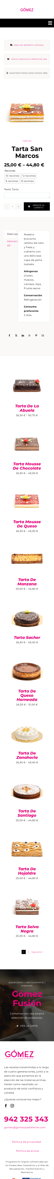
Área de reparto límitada (29, 45)
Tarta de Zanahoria (27, 755)
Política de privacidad (26, 1141)
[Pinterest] (36, 336)
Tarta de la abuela (27, 408)
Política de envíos (27, 1151)
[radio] (12, 176)
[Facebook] (9, 336)
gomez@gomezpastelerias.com (25, 1127)
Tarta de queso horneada (27, 695)
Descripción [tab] (11, 234)
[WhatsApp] (29, 336)
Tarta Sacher (27, 637)
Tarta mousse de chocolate (27, 466)
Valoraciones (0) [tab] (11, 243)
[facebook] (6, 1105)
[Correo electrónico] (42, 336)
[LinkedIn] (22, 336)
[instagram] (12, 1105)
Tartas (27, 141)
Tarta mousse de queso (27, 523)
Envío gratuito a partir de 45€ (29, 59)
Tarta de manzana (27, 581)
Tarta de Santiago (27, 813)
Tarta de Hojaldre (27, 871)
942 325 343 (26, 1119)
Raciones (10, 170)
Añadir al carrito (39, 206)
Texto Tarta (11, 189)
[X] (16, 336)
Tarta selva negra (27, 928)
